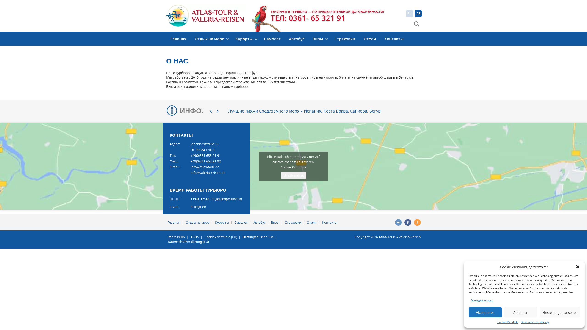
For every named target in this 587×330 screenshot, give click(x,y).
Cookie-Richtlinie (507, 322)
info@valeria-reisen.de (208, 172)
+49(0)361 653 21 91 (206, 155)
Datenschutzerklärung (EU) (188, 241)
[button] (578, 266)
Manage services (482, 300)
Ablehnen (520, 312)
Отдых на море (210, 38)
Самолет (272, 38)
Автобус (296, 38)
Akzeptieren (485, 312)
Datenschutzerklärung (535, 322)
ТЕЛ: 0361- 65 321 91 (308, 18)
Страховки (344, 38)
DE (418, 13)
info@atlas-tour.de (205, 167)
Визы (318, 38)
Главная (178, 38)
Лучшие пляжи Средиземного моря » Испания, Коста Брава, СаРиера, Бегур (304, 111)
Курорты (244, 38)
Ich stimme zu (293, 175)
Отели (370, 38)
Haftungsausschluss (258, 237)
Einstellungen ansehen (560, 312)
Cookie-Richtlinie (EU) (221, 237)
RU (409, 13)
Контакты (394, 38)
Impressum (176, 237)
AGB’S (194, 237)
